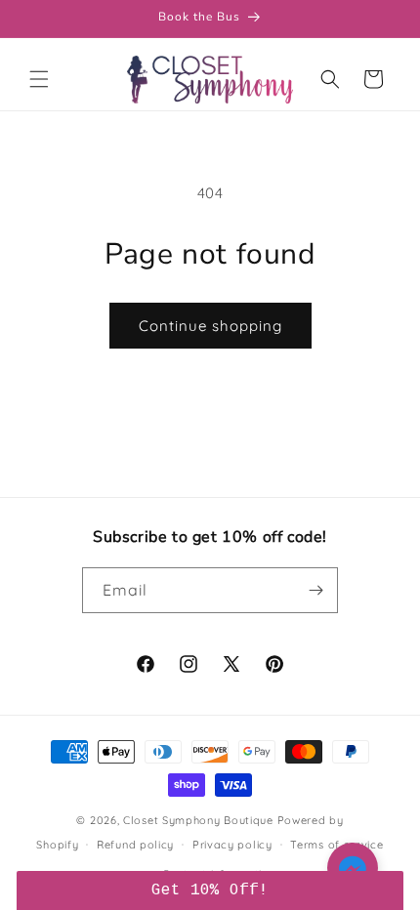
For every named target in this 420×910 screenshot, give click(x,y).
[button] (39, 79)
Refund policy (135, 844)
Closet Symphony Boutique (198, 820)
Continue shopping (210, 325)
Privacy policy (232, 844)
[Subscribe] (315, 590)
